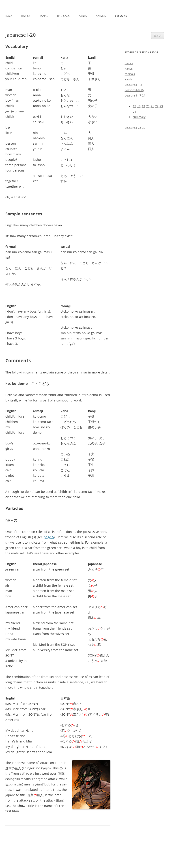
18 (138, 106)
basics (129, 63)
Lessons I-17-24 (135, 95)
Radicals (63, 16)
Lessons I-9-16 (134, 90)
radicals (130, 74)
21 (152, 106)
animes (101, 16)
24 (134, 111)
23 (161, 106)
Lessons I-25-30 (135, 128)
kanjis (83, 16)
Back (8, 16)
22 (156, 106)
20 (147, 106)
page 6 (49, 537)
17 (134, 106)
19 (143, 106)
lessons (121, 16)
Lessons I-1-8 (133, 85)
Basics (25, 16)
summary (139, 117)
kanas (43, 16)
